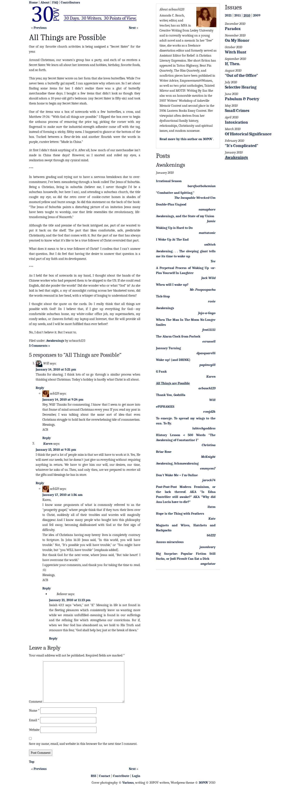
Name (34, 710)
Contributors (70, 2)
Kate (212, 519)
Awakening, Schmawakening (177, 463)
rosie (212, 301)
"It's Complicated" (241, 145)
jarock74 (209, 480)
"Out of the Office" (241, 75)
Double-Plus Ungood (171, 204)
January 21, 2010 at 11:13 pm (69, 600)
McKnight (208, 457)
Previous (40, 28)
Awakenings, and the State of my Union (185, 216)
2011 (237, 15)
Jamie (211, 221)
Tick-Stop (163, 296)
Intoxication (236, 122)
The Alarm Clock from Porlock (178, 336)
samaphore (207, 209)
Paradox (233, 28)
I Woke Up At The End (172, 239)
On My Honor (237, 40)
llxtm (212, 507)
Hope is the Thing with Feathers (180, 514)
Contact (104, 776)
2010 (247, 15)
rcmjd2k (209, 412)
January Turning (168, 348)
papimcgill (207, 365)
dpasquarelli (206, 353)
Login (136, 776)
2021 (228, 15)
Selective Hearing (240, 87)
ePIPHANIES (165, 407)
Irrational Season (169, 181)
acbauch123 (207, 388)
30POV (203, 783)
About (45, 2)
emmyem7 (208, 468)
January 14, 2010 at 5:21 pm (56, 369)
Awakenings (55, 341)
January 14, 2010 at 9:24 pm (62, 399)
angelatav (208, 564)
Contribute (121, 776)
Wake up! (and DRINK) (173, 360)
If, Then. (232, 63)
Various (128, 783)
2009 (256, 15)
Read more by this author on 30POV (186, 139)
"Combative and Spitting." (175, 193)
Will (212, 400)
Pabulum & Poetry (242, 99)
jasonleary (208, 547)
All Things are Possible (173, 383)
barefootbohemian (202, 186)
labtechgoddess (204, 428)
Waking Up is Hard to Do (174, 228)
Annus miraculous (170, 542)
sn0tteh (210, 244)
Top (31, 762)
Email (34, 720)
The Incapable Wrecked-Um (195, 198)
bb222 (211, 535)
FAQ (55, 2)
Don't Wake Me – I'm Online (177, 475)
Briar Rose (163, 452)
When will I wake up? (172, 285)
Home (33, 2)
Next (132, 28)
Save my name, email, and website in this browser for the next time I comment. (83, 744)
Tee (213, 261)
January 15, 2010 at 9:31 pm (56, 450)
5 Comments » (39, 346)
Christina (209, 445)
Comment (35, 701)
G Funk (161, 371)
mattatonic (207, 233)
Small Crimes (237, 110)
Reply (40, 388)
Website (34, 730)
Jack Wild (208, 278)
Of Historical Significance (248, 134)
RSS (93, 776)
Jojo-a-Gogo (207, 313)
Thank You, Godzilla (170, 395)
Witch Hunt (235, 52)
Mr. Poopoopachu (203, 290)
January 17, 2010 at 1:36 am (62, 495)
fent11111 (209, 330)
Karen (47, 443)
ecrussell (209, 341)
